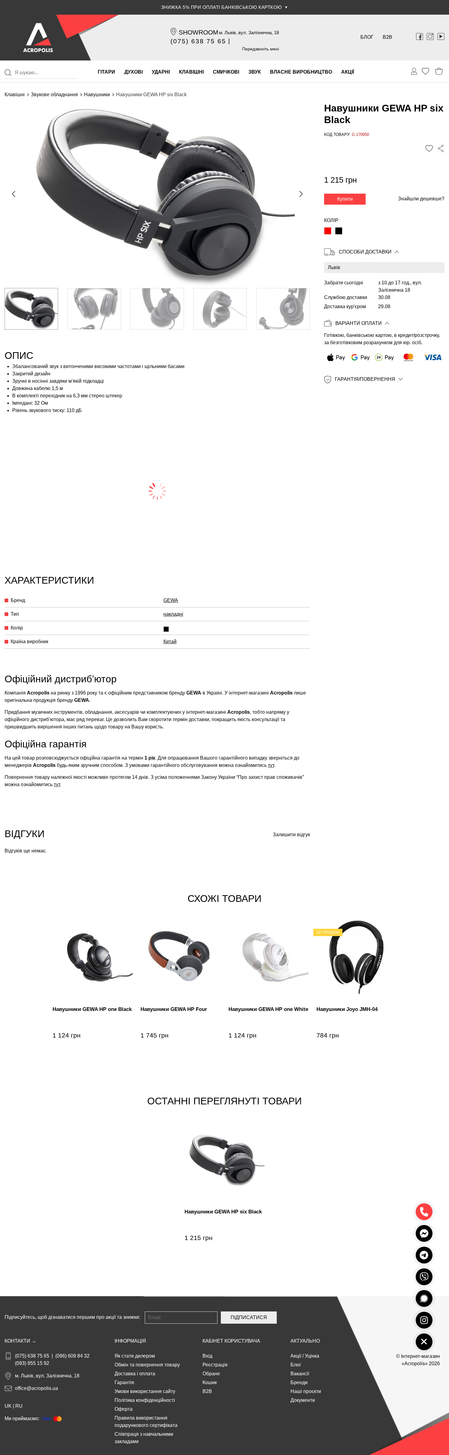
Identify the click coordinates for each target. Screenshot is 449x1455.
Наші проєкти (305, 1391)
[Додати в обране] (429, 148)
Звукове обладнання (54, 94)
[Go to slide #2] (94, 308)
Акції (295, 1355)
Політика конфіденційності (145, 1400)
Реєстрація (215, 1364)
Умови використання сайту (145, 1391)
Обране (211, 1373)
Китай (170, 641)
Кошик (210, 1382)
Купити (345, 199)
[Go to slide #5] (283, 308)
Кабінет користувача (231, 1341)
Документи (302, 1400)
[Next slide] (300, 194)
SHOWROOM (198, 32)
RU (19, 1406)
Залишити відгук (291, 834)
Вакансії (299, 1373)
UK (8, 1406)
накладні (173, 614)
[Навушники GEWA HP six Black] (338, 231)
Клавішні (15, 94)
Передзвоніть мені (260, 48)
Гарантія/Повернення (365, 379)
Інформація (130, 1341)
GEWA (170, 600)
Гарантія (124, 1382)
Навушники (97, 94)
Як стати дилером (135, 1355)
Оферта (124, 1409)
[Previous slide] (14, 194)
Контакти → (20, 1341)
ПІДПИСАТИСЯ (249, 1317)
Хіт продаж (328, 932)
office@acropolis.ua (36, 1388)
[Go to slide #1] (31, 308)
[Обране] (425, 71)
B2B (387, 37)
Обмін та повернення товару (147, 1364)
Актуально (305, 1341)
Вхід (207, 1355)
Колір (331, 220)
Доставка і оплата (135, 1373)
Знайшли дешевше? (421, 198)
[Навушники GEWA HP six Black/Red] (327, 231)
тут (271, 765)
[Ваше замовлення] (414, 71)
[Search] (8, 72)
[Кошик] (439, 71)
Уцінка (312, 1355)
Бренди (299, 1382)
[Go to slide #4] (220, 308)
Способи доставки (365, 251)
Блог (367, 37)
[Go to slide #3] (157, 308)
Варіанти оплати (358, 323)
